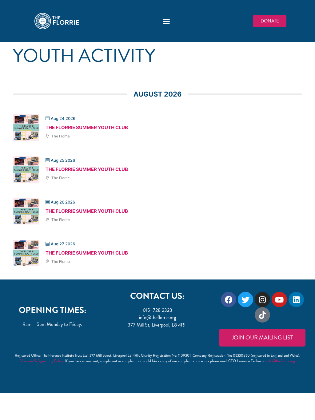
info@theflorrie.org (280, 361)
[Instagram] (262, 299)
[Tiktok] (262, 315)
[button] (166, 21)
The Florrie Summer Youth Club (87, 127)
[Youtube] (279, 299)
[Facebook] (228, 299)
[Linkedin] (296, 299)
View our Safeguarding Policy (41, 361)
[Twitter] (245, 299)
